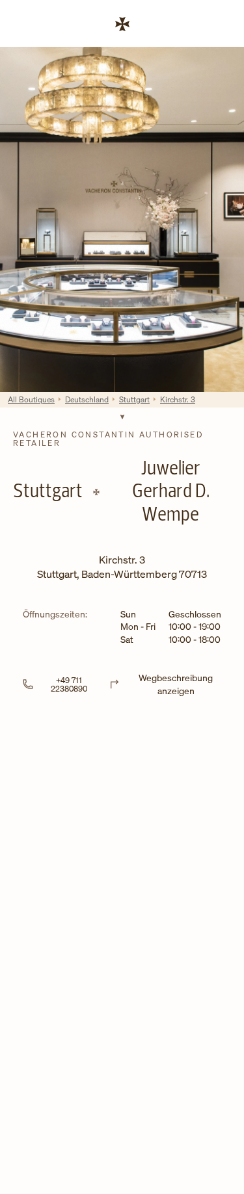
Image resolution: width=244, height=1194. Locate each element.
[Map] (122, 829)
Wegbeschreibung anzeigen (176, 684)
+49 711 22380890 (69, 684)
